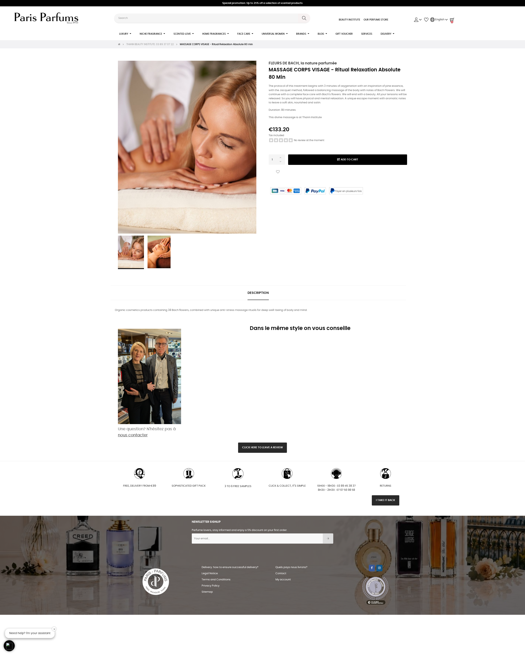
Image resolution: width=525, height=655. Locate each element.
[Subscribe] (328, 538)
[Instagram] (379, 568)
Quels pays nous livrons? (291, 567)
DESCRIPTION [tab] (258, 292)
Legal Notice (210, 573)
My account (283, 579)
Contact (280, 573)
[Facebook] (372, 568)
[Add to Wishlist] (278, 172)
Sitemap (207, 592)
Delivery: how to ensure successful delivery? (230, 567)
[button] (9, 646)
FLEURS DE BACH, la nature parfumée (303, 63)
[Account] (418, 19)
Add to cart (349, 159)
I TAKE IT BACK (385, 500)
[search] (304, 18)
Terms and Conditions (216, 579)
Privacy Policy (210, 585)
